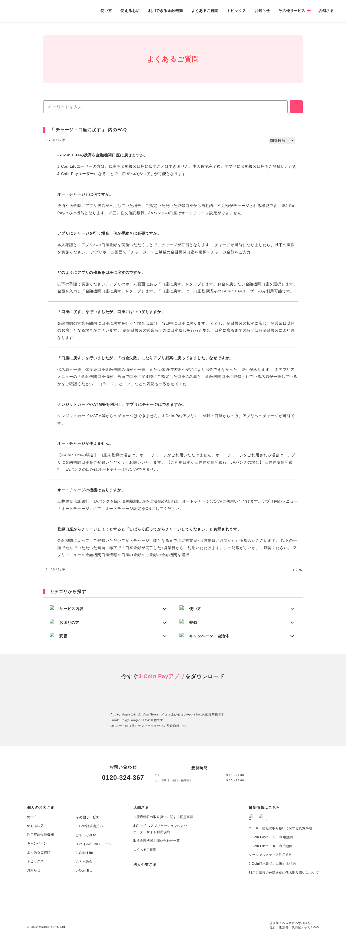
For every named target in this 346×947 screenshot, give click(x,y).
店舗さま (326, 10)
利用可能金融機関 (40, 835)
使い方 (106, 10)
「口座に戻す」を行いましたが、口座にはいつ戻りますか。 (111, 311)
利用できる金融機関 (165, 10)
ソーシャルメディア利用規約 (270, 855)
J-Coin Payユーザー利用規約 (270, 837)
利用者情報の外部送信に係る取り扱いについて (284, 873)
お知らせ (262, 10)
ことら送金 (84, 861)
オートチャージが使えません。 (85, 443)
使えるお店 (130, 10)
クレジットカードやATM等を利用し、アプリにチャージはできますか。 (121, 404)
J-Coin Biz (84, 870)
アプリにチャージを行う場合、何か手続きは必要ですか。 (109, 233)
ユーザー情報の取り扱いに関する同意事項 (280, 828)
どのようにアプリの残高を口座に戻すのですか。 (101, 272)
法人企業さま (145, 864)
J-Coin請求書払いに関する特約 (272, 864)
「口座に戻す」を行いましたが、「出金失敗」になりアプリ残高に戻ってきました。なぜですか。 (145, 358)
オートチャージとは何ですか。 (85, 194)
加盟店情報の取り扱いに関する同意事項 (163, 817)
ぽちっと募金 (86, 835)
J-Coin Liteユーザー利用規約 (270, 846)
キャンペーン (37, 843)
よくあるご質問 (204, 10)
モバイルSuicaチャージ (94, 844)
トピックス (236, 10)
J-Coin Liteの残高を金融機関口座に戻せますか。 (102, 155)
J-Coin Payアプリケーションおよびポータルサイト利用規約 (160, 829)
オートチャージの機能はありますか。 (91, 490)
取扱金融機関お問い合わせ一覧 (156, 841)
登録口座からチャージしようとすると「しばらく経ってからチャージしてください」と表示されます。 (149, 529)
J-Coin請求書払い (89, 826)
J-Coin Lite (84, 853)
